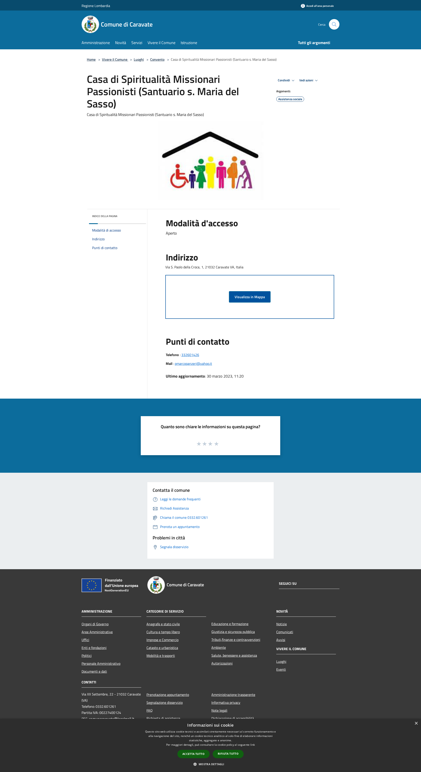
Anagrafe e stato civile (163, 624)
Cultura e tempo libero (163, 632)
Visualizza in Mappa (250, 297)
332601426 (190, 354)
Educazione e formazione (229, 623)
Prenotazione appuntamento (167, 694)
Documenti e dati (94, 671)
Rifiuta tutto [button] (228, 754)
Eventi (281, 669)
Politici (87, 655)
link (252, 745)
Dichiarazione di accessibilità (232, 718)
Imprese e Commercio (162, 639)
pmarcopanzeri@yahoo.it (193, 363)
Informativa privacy (225, 702)
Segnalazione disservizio (164, 702)
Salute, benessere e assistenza (234, 655)
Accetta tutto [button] (193, 754)
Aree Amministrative (97, 632)
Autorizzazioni (222, 663)
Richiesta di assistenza (163, 718)
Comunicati (284, 632)
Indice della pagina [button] (104, 216)
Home (91, 59)
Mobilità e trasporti (160, 655)
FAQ (149, 710)
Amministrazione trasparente (233, 694)
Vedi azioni (306, 80)
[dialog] (210, 745)
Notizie (281, 624)
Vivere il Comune (115, 59)
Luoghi (139, 59)
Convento (157, 59)
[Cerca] (334, 24)
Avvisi (280, 639)
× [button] (416, 723)
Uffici (85, 639)
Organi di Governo (95, 624)
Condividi (284, 80)
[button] (210, 764)
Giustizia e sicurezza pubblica (233, 631)
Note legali (219, 710)
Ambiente (218, 647)
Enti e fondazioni (94, 647)
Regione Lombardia (96, 5)
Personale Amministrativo (101, 663)
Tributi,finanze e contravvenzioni (235, 639)
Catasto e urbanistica (162, 647)
